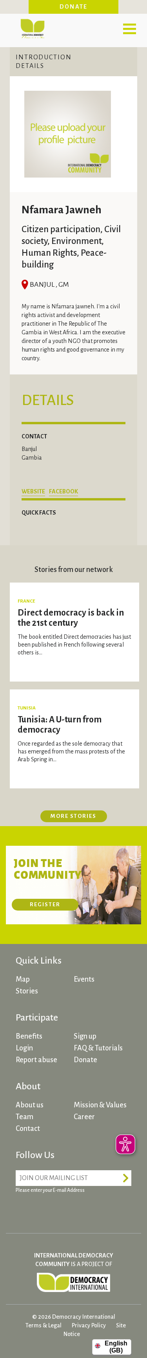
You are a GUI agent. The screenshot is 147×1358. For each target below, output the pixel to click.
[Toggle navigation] (129, 29)
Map (23, 979)
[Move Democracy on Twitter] (53, 1209)
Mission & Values (100, 1105)
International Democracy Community (32, 27)
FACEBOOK (63, 491)
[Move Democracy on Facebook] (23, 1209)
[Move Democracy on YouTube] (82, 1209)
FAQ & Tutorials (98, 1048)
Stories (27, 991)
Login (24, 1048)
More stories (73, 816)
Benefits (29, 1036)
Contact (28, 1129)
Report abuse (36, 1060)
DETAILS (30, 66)
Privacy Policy (89, 1325)
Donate (74, 7)
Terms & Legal (43, 1325)
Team (24, 1117)
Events (84, 979)
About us (30, 1105)
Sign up (85, 1036)
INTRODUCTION (44, 57)
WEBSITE (33, 491)
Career (84, 1117)
